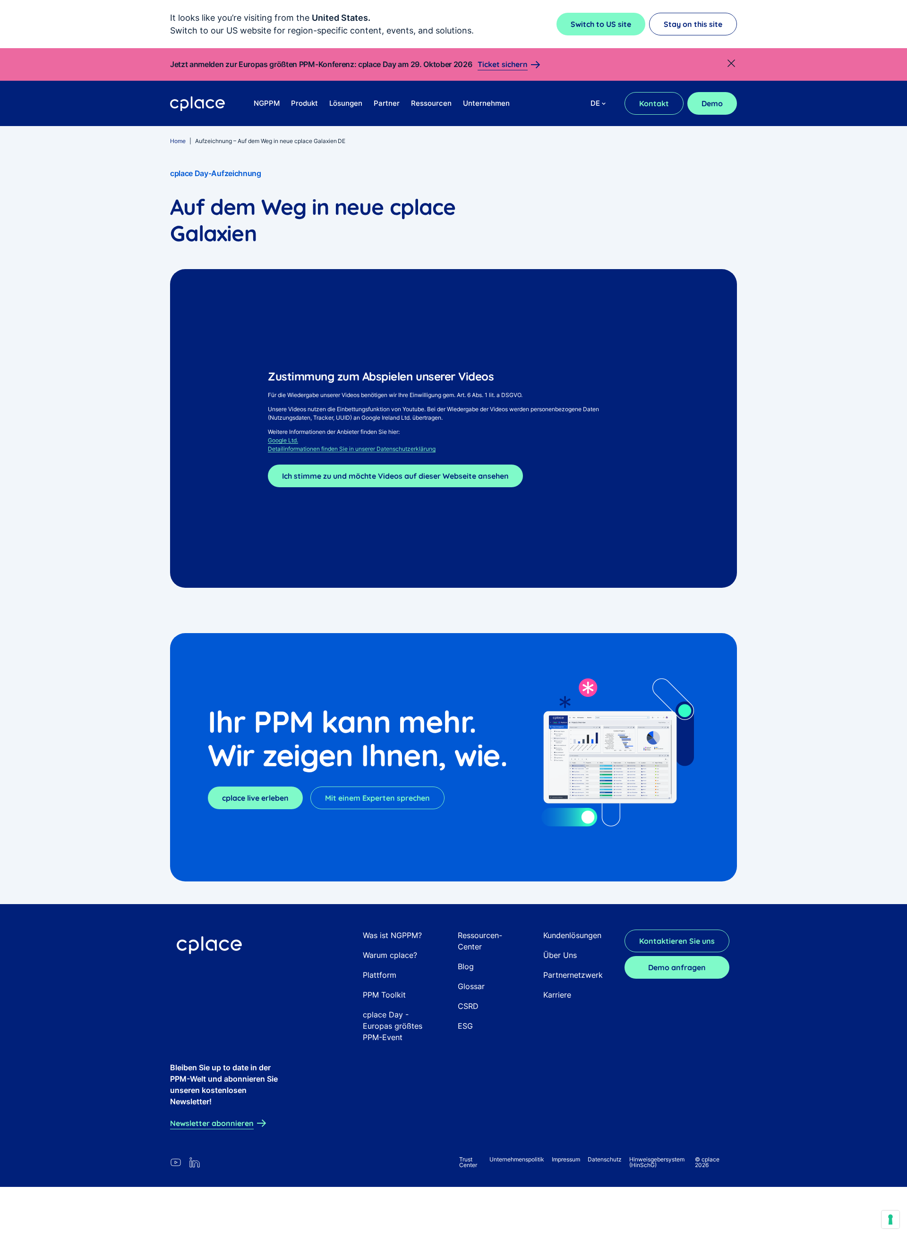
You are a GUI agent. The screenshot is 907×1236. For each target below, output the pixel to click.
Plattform (379, 975)
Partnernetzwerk (573, 975)
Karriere (557, 994)
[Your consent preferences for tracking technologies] (890, 1219)
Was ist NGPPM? (392, 935)
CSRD (468, 1006)
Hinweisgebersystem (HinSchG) (657, 1162)
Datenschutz (605, 1159)
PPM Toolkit (384, 994)
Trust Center (468, 1162)
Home (178, 140)
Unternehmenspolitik (516, 1159)
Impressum (566, 1159)
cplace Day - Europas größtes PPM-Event (392, 1026)
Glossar (471, 986)
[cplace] (197, 103)
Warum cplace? (390, 955)
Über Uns (560, 955)
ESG (465, 1026)
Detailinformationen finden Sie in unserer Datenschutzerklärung (352, 448)
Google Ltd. (283, 440)
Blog (466, 966)
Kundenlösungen (572, 935)
